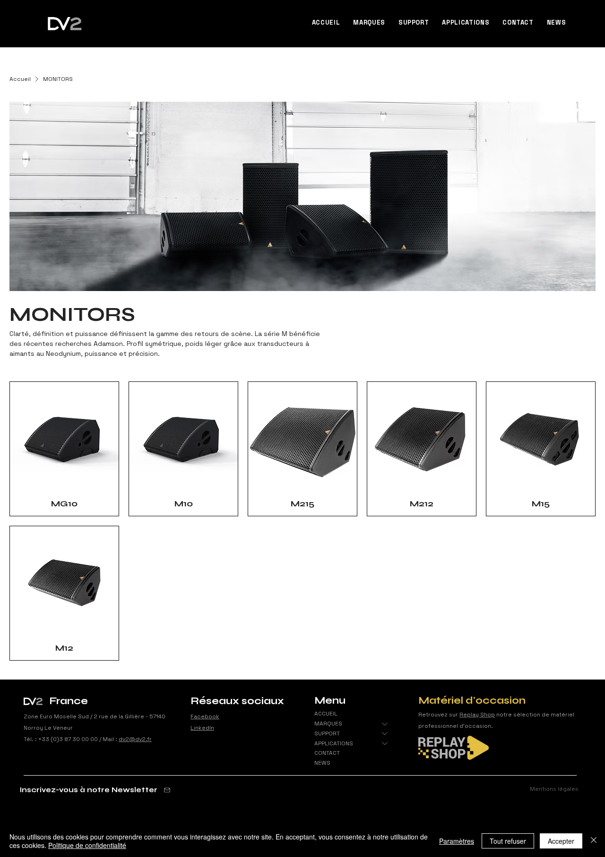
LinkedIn (202, 728)
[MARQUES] (385, 724)
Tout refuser (508, 841)
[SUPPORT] (385, 734)
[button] (369, 22)
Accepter (561, 841)
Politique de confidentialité (87, 845)
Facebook (204, 716)
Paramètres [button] (456, 841)
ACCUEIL (325, 713)
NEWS (322, 763)
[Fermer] (593, 840)
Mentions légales (554, 789)
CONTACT (327, 753)
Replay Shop (477, 714)
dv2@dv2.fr (135, 739)
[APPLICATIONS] (385, 744)
